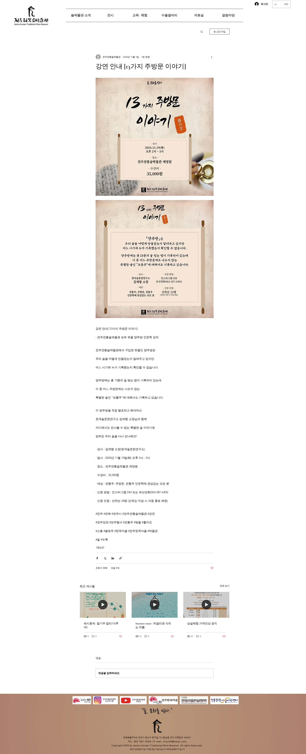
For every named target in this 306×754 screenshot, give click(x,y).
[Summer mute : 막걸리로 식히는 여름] (155, 605)
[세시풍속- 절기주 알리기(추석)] (103, 605)
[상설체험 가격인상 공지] (206, 605)
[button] (201, 31)
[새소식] (100, 547)
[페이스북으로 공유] (97, 558)
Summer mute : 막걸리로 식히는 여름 (153, 625)
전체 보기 (224, 585)
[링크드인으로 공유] (112, 558)
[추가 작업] (212, 57)
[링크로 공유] (120, 558)
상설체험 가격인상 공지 (202, 623)
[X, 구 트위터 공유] (104, 558)
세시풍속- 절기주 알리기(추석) (101, 625)
